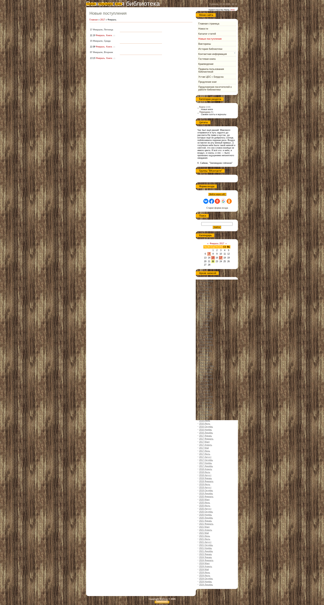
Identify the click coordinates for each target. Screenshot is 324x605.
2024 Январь (205, 557)
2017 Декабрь (206, 466)
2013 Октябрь (206, 332)
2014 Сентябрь (206, 366)
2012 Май (204, 290)
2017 (102, 19)
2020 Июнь (204, 502)
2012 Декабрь (206, 308)
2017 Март (204, 442)
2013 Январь (205, 311)
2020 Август (205, 508)
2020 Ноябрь (205, 515)
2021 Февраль (206, 524)
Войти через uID (217, 194)
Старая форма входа (217, 208)
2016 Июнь (204, 420)
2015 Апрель (205, 384)
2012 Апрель (205, 287)
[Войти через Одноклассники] (229, 201)
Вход (118, 4)
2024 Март (204, 563)
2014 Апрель (205, 350)
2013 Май (204, 323)
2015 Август (205, 393)
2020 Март (204, 499)
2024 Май (204, 569)
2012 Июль (204, 296)
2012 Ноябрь (205, 305)
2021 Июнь (204, 536)
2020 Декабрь (206, 518)
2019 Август (205, 487)
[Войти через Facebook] (211, 201)
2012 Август (205, 299)
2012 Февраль (206, 281)
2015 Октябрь (206, 396)
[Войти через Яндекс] (217, 201)
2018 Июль (204, 472)
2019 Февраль (206, 481)
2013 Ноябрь (205, 335)
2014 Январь (205, 341)
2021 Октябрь (206, 545)
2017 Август (205, 457)
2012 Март (204, 284)
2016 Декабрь (206, 432)
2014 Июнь (204, 357)
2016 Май (204, 417)
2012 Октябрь (206, 302)
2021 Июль (204, 539)
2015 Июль (204, 390)
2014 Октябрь (206, 369)
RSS (233, 10)
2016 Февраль (206, 408)
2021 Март (204, 527)
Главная (91, 4)
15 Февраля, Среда (100, 41)
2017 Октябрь (206, 460)
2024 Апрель (205, 566)
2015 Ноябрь (205, 399)
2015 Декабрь (206, 402)
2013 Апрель (205, 320)
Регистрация (105, 4)
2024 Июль (204, 575)
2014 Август (205, 363)
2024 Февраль (206, 560)
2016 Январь (205, 405)
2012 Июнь (204, 293)
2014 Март (204, 347)
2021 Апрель (205, 530)
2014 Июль (204, 360)
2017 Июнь (204, 451)
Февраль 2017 (217, 243)
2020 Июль (204, 505)
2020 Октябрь (206, 511)
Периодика (204, 112)
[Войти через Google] (223, 201)
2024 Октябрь (206, 578)
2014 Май (204, 353)
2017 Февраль (206, 439)
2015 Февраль (206, 378)
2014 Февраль (206, 344)
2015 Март (204, 381)
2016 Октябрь (206, 426)
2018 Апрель (205, 469)
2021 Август (205, 542)
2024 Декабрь (206, 584)
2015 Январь (205, 375)
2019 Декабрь (206, 493)
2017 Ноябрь (205, 463)
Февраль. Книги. (104, 35)
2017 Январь (205, 436)
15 (212, 257)
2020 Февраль (206, 496)
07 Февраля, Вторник (101, 52)
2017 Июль (204, 454)
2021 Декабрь (206, 551)
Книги (202, 107)
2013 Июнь (204, 326)
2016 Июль (204, 423)
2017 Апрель (205, 445)
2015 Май (204, 387)
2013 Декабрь (206, 338)
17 (220, 257)
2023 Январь (205, 554)
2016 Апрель (205, 414)
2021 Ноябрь (205, 548)
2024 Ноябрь (205, 581)
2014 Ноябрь (205, 372)
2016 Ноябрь (205, 429)
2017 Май (204, 448)
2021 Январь (205, 521)
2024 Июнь (204, 572)
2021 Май (204, 533)
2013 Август (205, 329)
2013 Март (204, 317)
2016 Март (204, 411)
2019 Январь (205, 478)
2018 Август (205, 475)
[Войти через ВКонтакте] (205, 201)
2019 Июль (204, 484)
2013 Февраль (206, 314)
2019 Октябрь (206, 490)
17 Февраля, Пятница (101, 29)
